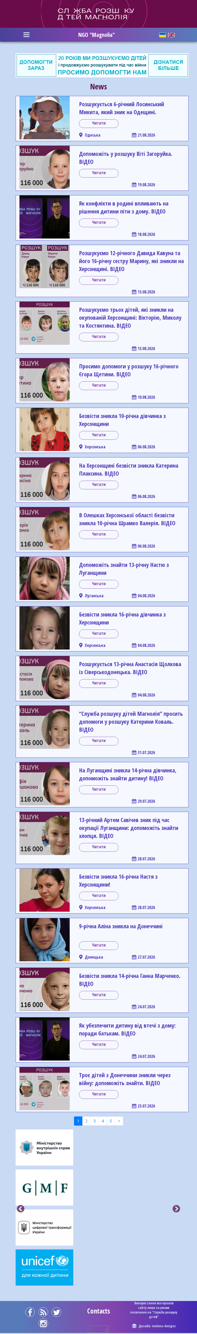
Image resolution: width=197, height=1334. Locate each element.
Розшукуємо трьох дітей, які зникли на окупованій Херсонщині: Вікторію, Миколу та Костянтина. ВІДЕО (130, 317)
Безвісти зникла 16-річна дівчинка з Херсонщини (122, 618)
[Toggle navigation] (26, 34)
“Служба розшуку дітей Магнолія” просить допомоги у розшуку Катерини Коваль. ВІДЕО (131, 721)
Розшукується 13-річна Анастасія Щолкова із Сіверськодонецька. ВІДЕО (130, 668)
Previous (21, 1209)
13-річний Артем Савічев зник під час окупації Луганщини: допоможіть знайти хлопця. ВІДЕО (128, 828)
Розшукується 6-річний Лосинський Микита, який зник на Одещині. (121, 108)
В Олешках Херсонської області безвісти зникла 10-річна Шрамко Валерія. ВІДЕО (127, 519)
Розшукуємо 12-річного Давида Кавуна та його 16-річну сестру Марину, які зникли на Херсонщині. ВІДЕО (131, 261)
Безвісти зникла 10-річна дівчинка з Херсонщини (122, 420)
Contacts (98, 1310)
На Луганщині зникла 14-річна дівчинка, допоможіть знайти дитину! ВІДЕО (127, 774)
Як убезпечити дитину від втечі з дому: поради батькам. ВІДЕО (127, 1029)
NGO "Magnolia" (96, 35)
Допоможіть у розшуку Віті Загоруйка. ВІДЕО (125, 158)
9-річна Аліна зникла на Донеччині (121, 926)
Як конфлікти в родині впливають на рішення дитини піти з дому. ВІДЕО (123, 207)
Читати (99, 123)
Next (176, 1209)
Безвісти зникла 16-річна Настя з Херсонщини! (118, 880)
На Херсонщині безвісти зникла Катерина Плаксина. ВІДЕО (128, 469)
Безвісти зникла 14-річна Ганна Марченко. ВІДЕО (129, 980)
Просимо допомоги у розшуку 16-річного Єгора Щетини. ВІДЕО (129, 370)
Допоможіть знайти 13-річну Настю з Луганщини (124, 569)
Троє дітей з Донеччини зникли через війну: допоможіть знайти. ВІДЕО (125, 1079)
